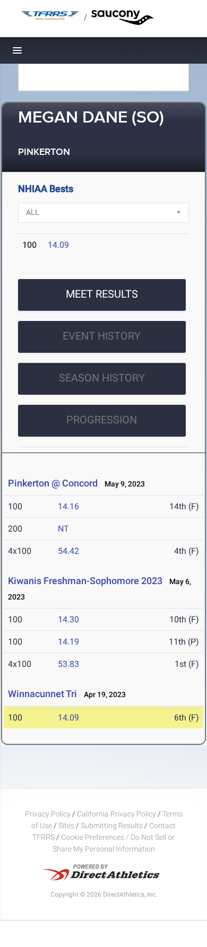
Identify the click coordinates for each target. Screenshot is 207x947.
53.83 (68, 664)
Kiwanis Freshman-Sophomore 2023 (85, 580)
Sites (66, 825)
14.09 (58, 245)
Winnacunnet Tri (42, 693)
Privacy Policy (48, 814)
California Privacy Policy (116, 814)
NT (63, 529)
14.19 (68, 642)
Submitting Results (112, 825)
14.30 (68, 619)
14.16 (68, 506)
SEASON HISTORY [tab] (102, 377)
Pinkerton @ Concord (53, 483)
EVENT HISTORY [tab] (102, 335)
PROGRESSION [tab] (101, 419)
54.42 (68, 551)
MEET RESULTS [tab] (102, 294)
